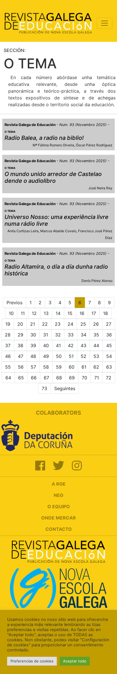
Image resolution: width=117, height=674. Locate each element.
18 (105, 313)
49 (46, 356)
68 (59, 378)
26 (96, 324)
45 (109, 345)
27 (108, 324)
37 (8, 345)
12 (34, 313)
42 (71, 345)
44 (96, 345)
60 (71, 367)
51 (71, 356)
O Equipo (58, 506)
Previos (14, 302)
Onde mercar (58, 518)
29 (20, 335)
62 (96, 367)
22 (45, 324)
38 (20, 345)
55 (8, 367)
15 (70, 313)
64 (8, 378)
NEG (58, 495)
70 (84, 378)
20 (20, 324)
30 (33, 335)
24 (70, 324)
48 (33, 356)
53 (96, 356)
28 (8, 335)
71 (96, 378)
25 (83, 324)
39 (33, 345)
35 (96, 335)
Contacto (58, 529)
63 (109, 367)
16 (82, 313)
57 (33, 367)
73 (44, 388)
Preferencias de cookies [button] (32, 661)
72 (108, 378)
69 (72, 378)
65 (21, 378)
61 (84, 367)
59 (59, 367)
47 (20, 356)
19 (7, 324)
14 (58, 313)
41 (58, 345)
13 (46, 313)
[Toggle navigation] (104, 23)
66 (34, 378)
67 (46, 378)
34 (83, 335)
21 (32, 324)
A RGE (59, 484)
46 (8, 356)
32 (58, 335)
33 (71, 335)
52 (83, 356)
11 (23, 313)
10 (11, 313)
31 (45, 335)
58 (46, 367)
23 (57, 324)
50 (59, 356)
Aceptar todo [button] (74, 661)
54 (109, 356)
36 (109, 335)
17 (93, 313)
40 (46, 345)
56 (21, 367)
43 (83, 345)
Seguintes (64, 388)
